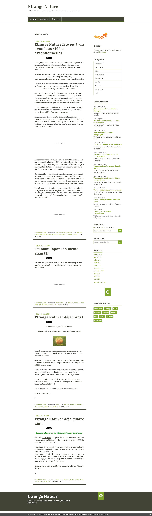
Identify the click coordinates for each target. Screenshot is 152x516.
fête (36, 406)
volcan (66, 234)
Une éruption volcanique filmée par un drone (107, 179)
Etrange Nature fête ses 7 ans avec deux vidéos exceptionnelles (59, 48)
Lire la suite (102, 52)
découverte (98, 321)
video (55, 234)
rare (75, 234)
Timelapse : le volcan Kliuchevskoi (102, 213)
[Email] (108, 292)
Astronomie (59, 233)
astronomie (98, 309)
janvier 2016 (98, 257)
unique (71, 234)
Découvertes (99, 75)
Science (69, 233)
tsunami (41, 304)
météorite (60, 234)
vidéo (36, 304)
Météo (58, 303)
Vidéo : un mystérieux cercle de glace (107, 201)
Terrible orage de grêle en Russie (108, 144)
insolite (81, 303)
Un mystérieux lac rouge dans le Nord (107, 167)
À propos (55, 19)
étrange (66, 479)
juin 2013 (97, 279)
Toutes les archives (100, 282)
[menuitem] (33, 19)
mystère (97, 313)
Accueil (33, 19)
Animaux (98, 64)
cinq (47, 406)
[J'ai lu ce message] (150, 514)
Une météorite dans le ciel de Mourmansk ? (106, 155)
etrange (79, 233)
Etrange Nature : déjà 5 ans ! (59, 317)
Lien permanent (41, 233)
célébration (53, 406)
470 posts (46, 437)
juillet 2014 (97, 260)
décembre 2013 (99, 268)
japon (45, 304)
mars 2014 (97, 265)
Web (61, 303)
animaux (106, 313)
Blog (65, 233)
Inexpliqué (99, 78)
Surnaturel (99, 89)
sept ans (50, 234)
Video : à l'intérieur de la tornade (108, 190)
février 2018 (98, 255)
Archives (44, 19)
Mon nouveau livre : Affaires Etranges (105, 110)
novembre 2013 (99, 271)
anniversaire (43, 234)
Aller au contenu (6, 2)
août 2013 (97, 274)
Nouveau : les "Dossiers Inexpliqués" (103, 133)
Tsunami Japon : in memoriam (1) (57, 251)
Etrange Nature (43, 6)
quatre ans (46, 481)
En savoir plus (105, 514)
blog (81, 405)
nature (37, 234)
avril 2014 (97, 263)
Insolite (110, 317)
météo (102, 317)
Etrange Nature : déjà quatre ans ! (59, 421)
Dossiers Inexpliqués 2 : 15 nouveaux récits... (107, 122)
